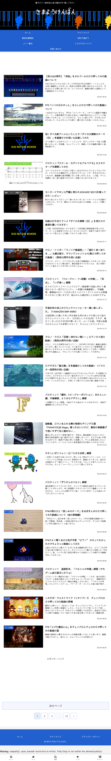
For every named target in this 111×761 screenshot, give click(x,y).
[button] (102, 502)
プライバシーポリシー (91, 736)
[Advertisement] (55, 64)
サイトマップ (55, 736)
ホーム (20, 736)
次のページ (55, 706)
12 (66, 716)
